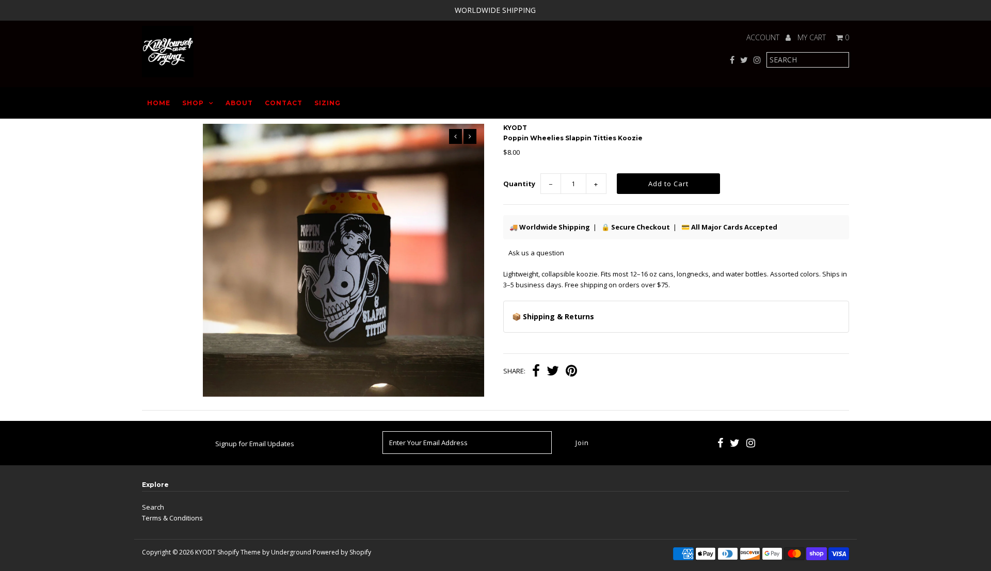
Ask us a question (536, 252)
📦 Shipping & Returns (553, 316)
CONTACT (283, 103)
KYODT (205, 552)
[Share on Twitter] (553, 372)
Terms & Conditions (172, 518)
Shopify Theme (239, 552)
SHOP (193, 103)
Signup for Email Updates (254, 443)
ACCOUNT (763, 37)
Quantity (519, 183)
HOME (158, 103)
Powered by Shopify (342, 552)
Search (153, 507)
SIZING (327, 103)
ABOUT (239, 103)
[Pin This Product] (571, 372)
